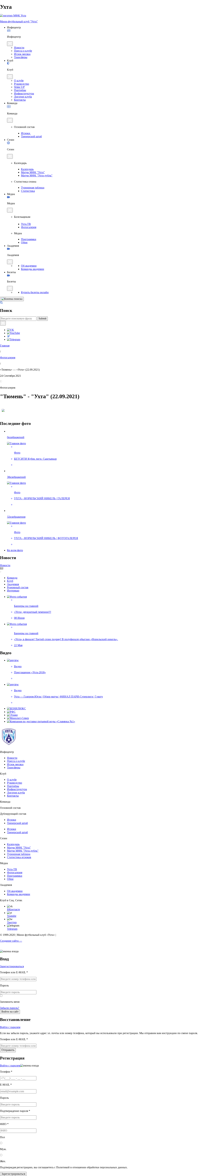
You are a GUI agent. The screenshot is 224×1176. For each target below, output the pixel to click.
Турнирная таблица (32, 187)
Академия (13, 584)
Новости (19, 47)
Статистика (28, 190)
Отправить (7, 1049)
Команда (12, 577)
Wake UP (19, 87)
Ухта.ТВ (26, 224)
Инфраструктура (24, 93)
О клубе (19, 80)
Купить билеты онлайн (35, 292)
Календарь (27, 169)
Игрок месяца (22, 54)
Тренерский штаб (31, 136)
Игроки (26, 133)
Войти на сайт (10, 1011)
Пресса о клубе (23, 50)
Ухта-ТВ (12, 869)
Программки (28, 239)
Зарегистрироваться (12, 966)
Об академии (29, 265)
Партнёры (20, 90)
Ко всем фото (15, 550)
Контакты (20, 99)
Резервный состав (17, 587)
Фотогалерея (28, 227)
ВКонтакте (13, 909)
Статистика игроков (19, 857)
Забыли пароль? (9, 1007)
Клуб (10, 580)
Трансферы (20, 57)
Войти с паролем (10, 1027)
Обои (24, 242)
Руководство (21, 83)
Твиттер (12, 922)
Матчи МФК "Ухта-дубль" (36, 175)
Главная (4, 345)
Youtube (11, 915)
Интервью (13, 590)
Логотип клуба (23, 96)
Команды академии (32, 269)
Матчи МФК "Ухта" (33, 172)
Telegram (12, 928)
